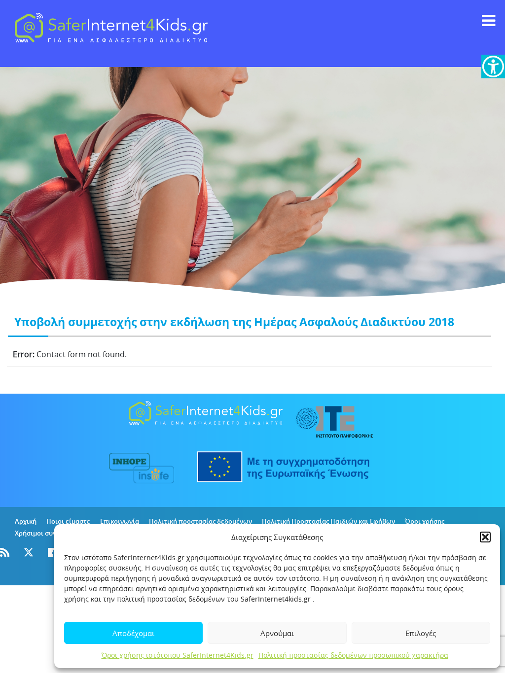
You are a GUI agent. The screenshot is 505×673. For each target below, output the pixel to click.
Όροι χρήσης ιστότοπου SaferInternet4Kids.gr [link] (177, 655)
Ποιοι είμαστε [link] (68, 521)
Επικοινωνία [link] (119, 521)
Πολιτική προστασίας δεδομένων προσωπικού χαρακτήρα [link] (353, 655)
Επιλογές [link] (420, 633)
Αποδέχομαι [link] (133, 633)
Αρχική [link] (25, 521)
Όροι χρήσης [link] (424, 521)
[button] (485, 537)
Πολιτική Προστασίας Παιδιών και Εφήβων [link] (328, 521)
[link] (493, 66)
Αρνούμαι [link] (277, 633)
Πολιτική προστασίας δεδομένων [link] (200, 521)
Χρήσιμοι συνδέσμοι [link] (46, 533)
